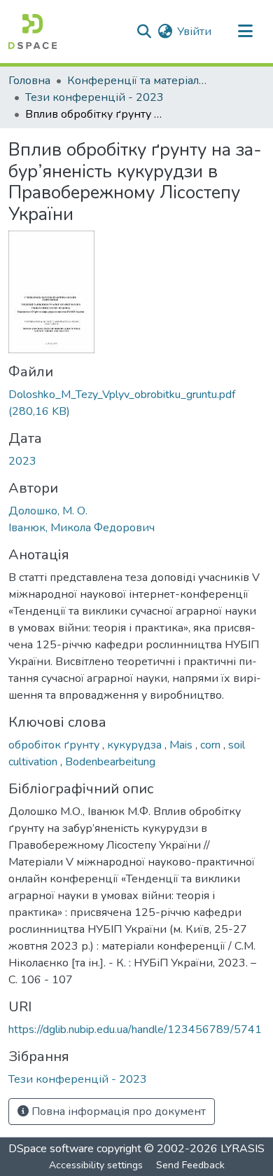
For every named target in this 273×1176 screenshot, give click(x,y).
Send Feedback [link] (190, 1165)
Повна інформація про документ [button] (117, 1111)
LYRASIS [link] (242, 1148)
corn (211, 745)
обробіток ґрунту (55, 745)
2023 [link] (22, 461)
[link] (136, 403)
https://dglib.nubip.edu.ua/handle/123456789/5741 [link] (135, 1029)
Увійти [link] (194, 31)
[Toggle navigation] (245, 31)
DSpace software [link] (51, 1148)
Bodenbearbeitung (110, 762)
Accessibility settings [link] (96, 1165)
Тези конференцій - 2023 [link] (94, 97)
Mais (182, 745)
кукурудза (135, 745)
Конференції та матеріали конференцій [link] (137, 80)
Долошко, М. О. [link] (48, 511)
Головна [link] (29, 80)
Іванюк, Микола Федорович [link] (81, 527)
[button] (32, 31)
